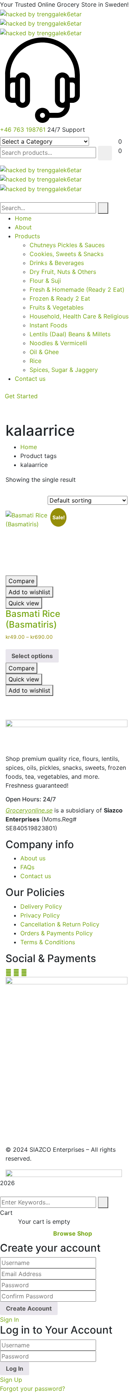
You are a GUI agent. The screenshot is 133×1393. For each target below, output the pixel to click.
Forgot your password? (32, 1388)
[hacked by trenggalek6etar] (41, 13)
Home (28, 447)
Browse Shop (72, 1233)
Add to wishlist (29, 592)
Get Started (21, 396)
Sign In (9, 1319)
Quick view (23, 603)
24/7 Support (66, 129)
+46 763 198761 (22, 129)
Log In (14, 1368)
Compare (21, 581)
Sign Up (11, 1379)
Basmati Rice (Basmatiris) (33, 619)
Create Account (29, 1308)
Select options (32, 656)
